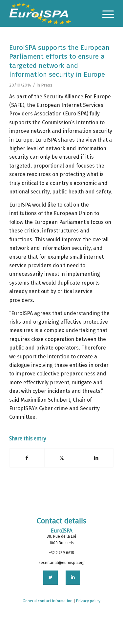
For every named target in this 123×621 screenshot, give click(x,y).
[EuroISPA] (51, 13)
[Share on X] (62, 458)
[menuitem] (105, 13)
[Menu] (105, 13)
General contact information (47, 601)
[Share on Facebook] (27, 458)
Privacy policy (88, 601)
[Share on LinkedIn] (96, 458)
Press (46, 85)
